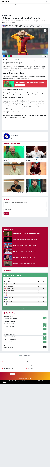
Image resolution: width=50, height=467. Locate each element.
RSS (13, 374)
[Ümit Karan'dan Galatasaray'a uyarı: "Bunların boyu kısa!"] (14, 185)
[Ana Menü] (46, 1)
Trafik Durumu (30, 361)
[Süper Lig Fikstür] (45, 313)
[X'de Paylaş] (6, 56)
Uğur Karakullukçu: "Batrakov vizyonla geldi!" (35, 192)
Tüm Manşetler (30, 365)
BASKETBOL (10, 5)
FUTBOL (3, 5)
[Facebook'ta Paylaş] (4, 56)
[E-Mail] (12, 138)
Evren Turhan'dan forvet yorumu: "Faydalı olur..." (35, 176)
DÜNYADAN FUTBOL (29, 5)
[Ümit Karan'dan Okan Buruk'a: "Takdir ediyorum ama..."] (14, 168)
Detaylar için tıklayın (25, 308)
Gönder (6, 213)
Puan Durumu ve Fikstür (9, 365)
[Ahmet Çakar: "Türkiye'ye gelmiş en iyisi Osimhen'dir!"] (36, 152)
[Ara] (44, 1)
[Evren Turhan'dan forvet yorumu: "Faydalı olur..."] (36, 168)
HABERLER (38, 5)
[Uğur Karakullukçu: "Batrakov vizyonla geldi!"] (36, 185)
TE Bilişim (28, 378)
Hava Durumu (7, 361)
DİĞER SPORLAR (18, 5)
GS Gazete (5, 1)
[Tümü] (45, 270)
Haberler (4, 15)
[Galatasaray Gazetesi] (25, 355)
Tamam (4, 382)
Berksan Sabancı (15, 135)
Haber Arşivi (30, 368)
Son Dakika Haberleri (8, 368)
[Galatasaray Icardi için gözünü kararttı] (25, 41)
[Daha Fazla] (11, 56)
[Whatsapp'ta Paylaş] (9, 56)
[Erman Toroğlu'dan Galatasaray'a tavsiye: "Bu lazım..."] (14, 152)
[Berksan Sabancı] (7, 136)
